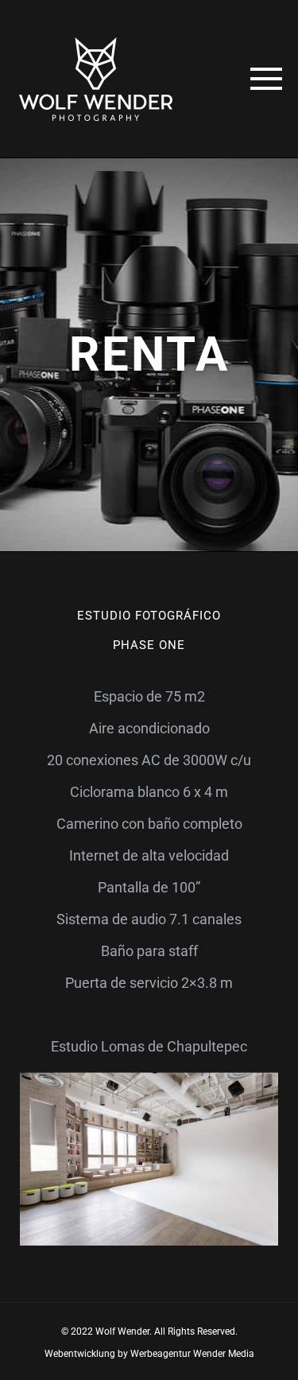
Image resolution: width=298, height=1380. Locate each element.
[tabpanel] (149, 982)
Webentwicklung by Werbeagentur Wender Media (149, 1353)
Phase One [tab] (148, 645)
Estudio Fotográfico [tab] (148, 615)
